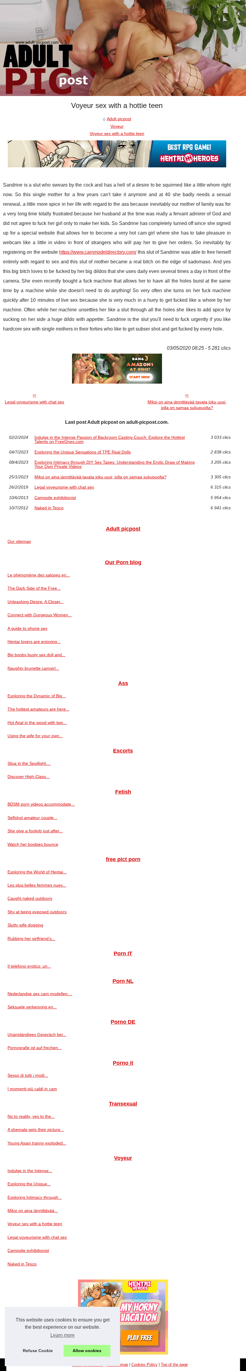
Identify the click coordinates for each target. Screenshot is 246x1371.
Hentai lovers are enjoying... (34, 641)
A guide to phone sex (27, 628)
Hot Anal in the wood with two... (37, 722)
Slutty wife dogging (25, 925)
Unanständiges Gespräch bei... (37, 1034)
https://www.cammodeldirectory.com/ (97, 252)
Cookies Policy (144, 1364)
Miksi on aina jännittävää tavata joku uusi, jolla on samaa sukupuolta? (187, 405)
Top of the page (174, 1364)
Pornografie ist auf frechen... (35, 1047)
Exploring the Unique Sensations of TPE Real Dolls (82, 452)
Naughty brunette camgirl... (33, 668)
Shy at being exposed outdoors (37, 911)
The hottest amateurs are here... (38, 709)
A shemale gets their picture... (36, 1129)
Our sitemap (19, 541)
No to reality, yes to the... (31, 1116)
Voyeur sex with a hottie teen (117, 133)
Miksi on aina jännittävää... (33, 1210)
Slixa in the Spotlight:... (29, 763)
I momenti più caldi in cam (32, 1088)
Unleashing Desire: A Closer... (36, 601)
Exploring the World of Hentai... (37, 872)
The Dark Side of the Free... (34, 588)
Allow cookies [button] (87, 1350)
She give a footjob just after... (35, 830)
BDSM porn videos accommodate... (41, 804)
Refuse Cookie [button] (38, 1350)
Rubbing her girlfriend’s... (31, 938)
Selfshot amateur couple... (32, 817)
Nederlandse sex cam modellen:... (40, 993)
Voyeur (117, 126)
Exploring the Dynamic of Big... (37, 695)
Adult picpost (119, 118)
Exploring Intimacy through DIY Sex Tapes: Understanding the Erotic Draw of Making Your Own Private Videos (114, 464)
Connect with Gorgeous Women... (40, 614)
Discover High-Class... (29, 776)
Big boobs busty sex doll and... (36, 654)
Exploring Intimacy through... (35, 1197)
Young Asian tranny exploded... (37, 1143)
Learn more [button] (62, 1335)
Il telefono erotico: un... (29, 966)
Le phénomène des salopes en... (39, 575)
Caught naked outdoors (30, 898)
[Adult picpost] (123, 48)
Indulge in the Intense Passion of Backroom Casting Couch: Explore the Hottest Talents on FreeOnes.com (109, 439)
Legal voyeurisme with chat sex (34, 402)
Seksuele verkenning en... (32, 1006)
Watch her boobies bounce (33, 844)
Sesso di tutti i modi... (28, 1075)
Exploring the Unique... (29, 1183)
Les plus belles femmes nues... (37, 885)
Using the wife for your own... (35, 735)
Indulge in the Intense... (30, 1170)
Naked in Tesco (49, 508)
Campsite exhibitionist (55, 497)
